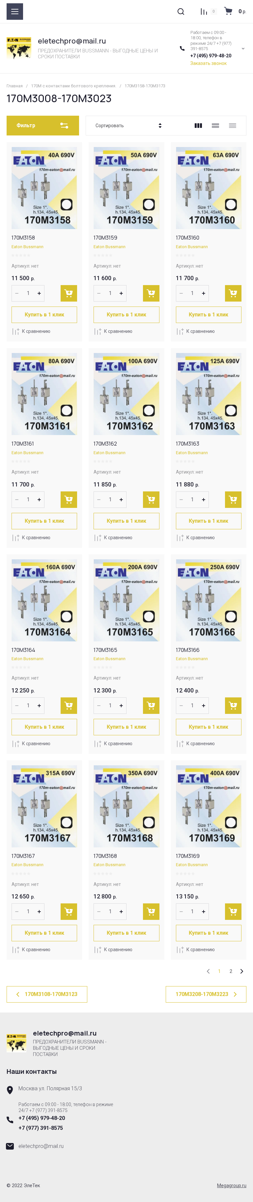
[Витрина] (198, 126)
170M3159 (105, 237)
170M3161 (23, 443)
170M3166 (188, 650)
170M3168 (105, 856)
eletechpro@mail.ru (72, 41)
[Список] (215, 126)
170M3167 (23, 856)
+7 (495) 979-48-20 (210, 55)
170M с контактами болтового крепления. (73, 85)
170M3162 (105, 443)
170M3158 (23, 237)
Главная (15, 85)
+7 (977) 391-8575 (40, 1128)
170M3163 (187, 443)
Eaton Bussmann (27, 246)
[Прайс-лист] (233, 126)
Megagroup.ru (231, 1185)
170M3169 (188, 856)
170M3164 (23, 650)
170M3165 (105, 650)
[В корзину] (69, 293)
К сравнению (36, 331)
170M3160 (187, 237)
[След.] (241, 971)
